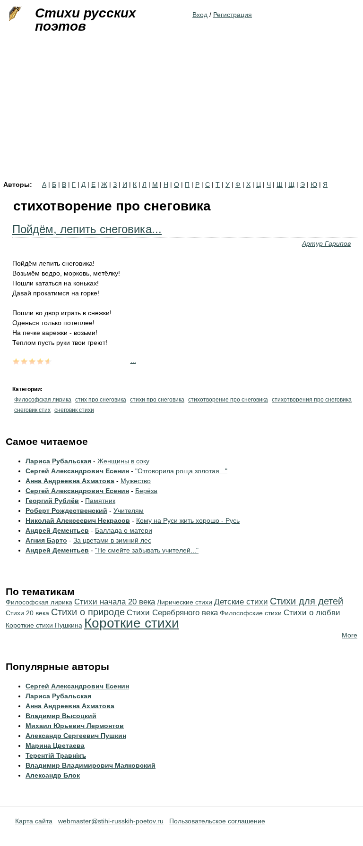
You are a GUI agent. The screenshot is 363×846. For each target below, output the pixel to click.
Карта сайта (33, 821)
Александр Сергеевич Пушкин (76, 735)
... (133, 360)
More (349, 635)
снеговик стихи (74, 410)
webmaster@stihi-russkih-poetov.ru (111, 821)
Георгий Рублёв (52, 500)
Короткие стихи (131, 623)
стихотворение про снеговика (228, 399)
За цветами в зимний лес (112, 540)
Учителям (128, 510)
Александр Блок (53, 775)
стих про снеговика (100, 399)
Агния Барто (46, 540)
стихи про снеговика (157, 399)
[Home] (14, 14)
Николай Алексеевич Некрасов (78, 520)
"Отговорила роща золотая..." (181, 471)
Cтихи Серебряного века (172, 612)
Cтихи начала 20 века (114, 601)
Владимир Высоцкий (61, 716)
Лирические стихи (184, 602)
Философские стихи (251, 613)
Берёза (146, 490)
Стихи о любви (312, 612)
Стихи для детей (306, 601)
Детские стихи (241, 601)
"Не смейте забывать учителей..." (147, 550)
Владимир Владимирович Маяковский (91, 765)
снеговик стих (32, 410)
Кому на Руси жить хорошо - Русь (188, 520)
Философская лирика (42, 399)
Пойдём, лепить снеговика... (87, 229)
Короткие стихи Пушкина (44, 625)
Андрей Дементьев (57, 530)
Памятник (100, 500)
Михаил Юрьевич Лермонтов (75, 725)
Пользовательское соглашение (217, 821)
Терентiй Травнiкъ (56, 755)
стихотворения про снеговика (312, 399)
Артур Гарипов (326, 243)
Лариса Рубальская (58, 461)
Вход (199, 14)
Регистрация (232, 14)
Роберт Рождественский (66, 510)
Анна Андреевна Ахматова (70, 481)
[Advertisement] (181, 110)
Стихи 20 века (27, 613)
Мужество (136, 481)
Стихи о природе (88, 612)
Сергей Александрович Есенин (77, 471)
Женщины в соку (123, 461)
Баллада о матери (123, 530)
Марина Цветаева (55, 745)
